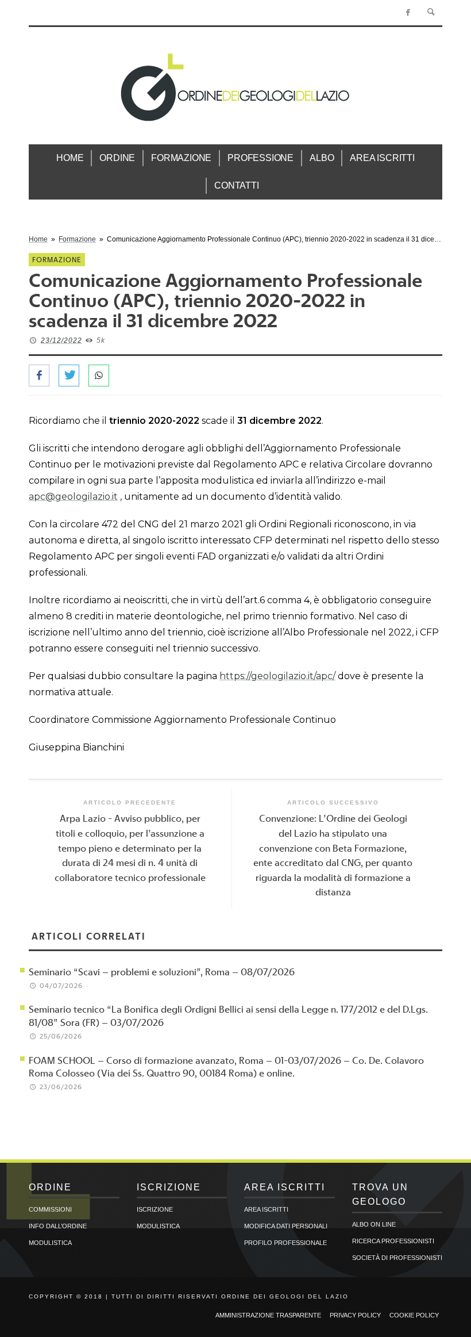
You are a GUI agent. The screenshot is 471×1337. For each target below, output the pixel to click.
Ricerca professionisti (393, 1241)
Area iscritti (266, 1209)
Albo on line (374, 1224)
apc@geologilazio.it (73, 496)
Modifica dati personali (285, 1226)
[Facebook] (408, 12)
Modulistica (50, 1242)
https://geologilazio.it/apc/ (277, 676)
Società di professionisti (397, 1257)
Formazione (77, 239)
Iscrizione (155, 1209)
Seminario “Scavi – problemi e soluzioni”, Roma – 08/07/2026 (162, 971)
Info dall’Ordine (58, 1226)
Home (38, 239)
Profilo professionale (285, 1242)
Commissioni (50, 1209)
